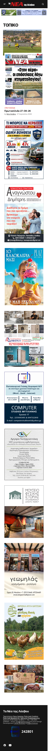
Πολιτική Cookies (31, 716)
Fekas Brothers (19, 723)
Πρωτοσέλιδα (10, 108)
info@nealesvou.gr (23, 721)
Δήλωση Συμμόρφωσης (30, 718)
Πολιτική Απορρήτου (11, 718)
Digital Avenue (32, 723)
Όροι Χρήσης (18, 716)
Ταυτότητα (8, 716)
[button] (4, 4)
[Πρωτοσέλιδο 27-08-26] (24, 79)
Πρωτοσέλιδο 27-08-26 (17, 111)
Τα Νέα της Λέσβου (16, 711)
